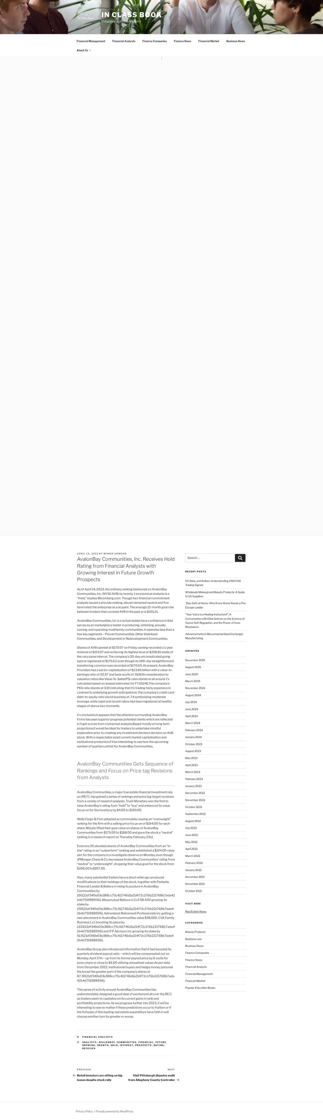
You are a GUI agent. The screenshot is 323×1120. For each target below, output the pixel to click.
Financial (146, 1042)
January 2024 (193, 737)
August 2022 (193, 821)
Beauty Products (195, 931)
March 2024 (192, 723)
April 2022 (191, 848)
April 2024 (191, 716)
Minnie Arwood (115, 553)
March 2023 (192, 772)
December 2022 (195, 792)
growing (88, 1045)
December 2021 (195, 876)
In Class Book (131, 15)
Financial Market (208, 41)
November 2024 (195, 688)
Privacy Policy (84, 1111)
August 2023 (193, 751)
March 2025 (192, 681)
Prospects (143, 1045)
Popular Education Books (200, 987)
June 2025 (191, 674)
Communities (127, 1042)
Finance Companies (154, 41)
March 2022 (192, 855)
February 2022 (194, 862)
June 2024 (191, 709)
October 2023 (193, 744)
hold (114, 1045)
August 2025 (193, 667)
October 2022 (193, 806)
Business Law (193, 939)
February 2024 (194, 730)
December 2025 (195, 660)
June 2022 (191, 835)
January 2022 (193, 870)
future (161, 1042)
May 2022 (191, 841)
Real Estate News (195, 911)
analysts (89, 1042)
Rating (159, 1045)
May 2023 (191, 758)
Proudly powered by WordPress (114, 1111)
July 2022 (191, 827)
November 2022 (195, 800)
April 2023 (191, 765)
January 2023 (193, 786)
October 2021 (193, 890)
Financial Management (91, 41)
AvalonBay (107, 1042)
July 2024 (191, 702)
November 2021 (195, 883)
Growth (103, 1045)
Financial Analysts (123, 41)
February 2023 (194, 778)
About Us (82, 50)
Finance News (182, 41)
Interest (126, 1045)
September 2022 (195, 813)
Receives (89, 1048)
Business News (235, 41)
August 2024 (193, 695)
